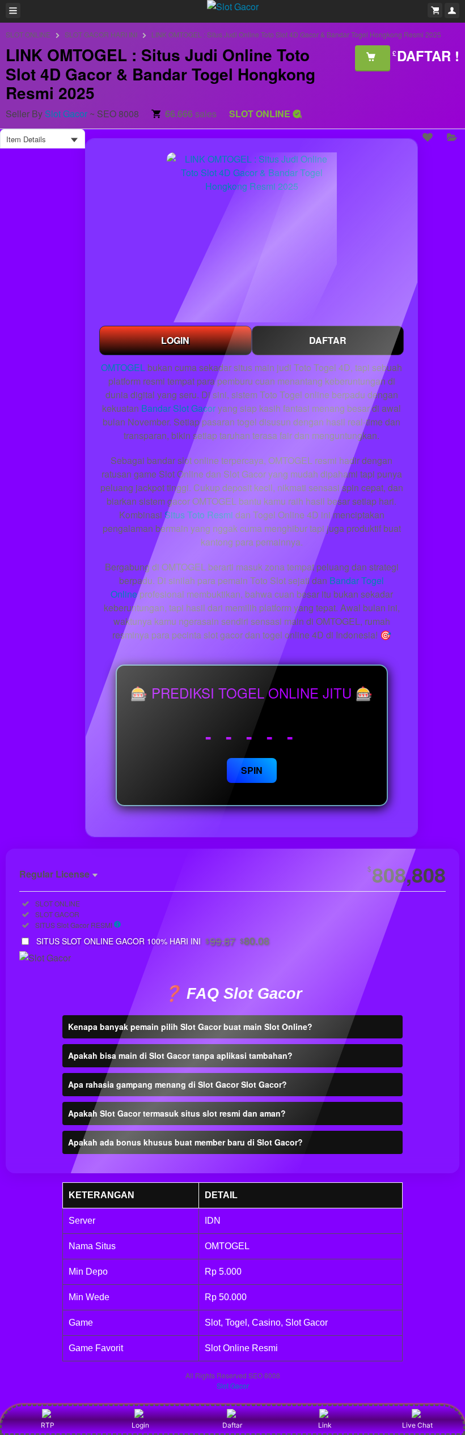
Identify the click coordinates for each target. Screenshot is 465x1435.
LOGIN (175, 340)
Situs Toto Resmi (198, 514)
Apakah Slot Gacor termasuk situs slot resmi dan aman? (177, 1113)
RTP (47, 1425)
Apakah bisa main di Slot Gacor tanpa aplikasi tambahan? (180, 1055)
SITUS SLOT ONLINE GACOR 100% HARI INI (152, 941)
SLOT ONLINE (28, 34)
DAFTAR (327, 340)
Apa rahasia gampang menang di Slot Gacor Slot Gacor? (177, 1084)
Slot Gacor (66, 113)
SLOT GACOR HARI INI (101, 34)
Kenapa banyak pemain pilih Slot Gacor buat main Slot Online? (190, 1026)
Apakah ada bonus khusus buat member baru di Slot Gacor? (185, 1142)
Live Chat (417, 1425)
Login (140, 1425)
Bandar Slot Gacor (178, 408)
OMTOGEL (123, 367)
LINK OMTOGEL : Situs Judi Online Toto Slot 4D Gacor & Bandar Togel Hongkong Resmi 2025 (296, 34)
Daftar (232, 1425)
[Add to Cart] (372, 57)
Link (325, 1425)
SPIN (252, 770)
